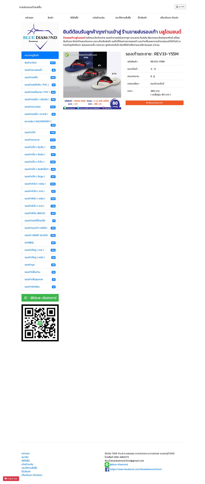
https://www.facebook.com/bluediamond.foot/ (136, 469)
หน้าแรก (29, 17)
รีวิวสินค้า (142, 17)
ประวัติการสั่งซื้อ (123, 17)
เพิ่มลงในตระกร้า (155, 102)
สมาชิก (181, 6)
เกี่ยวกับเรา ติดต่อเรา (31, 475)
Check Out (12, 478)
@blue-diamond (119, 464)
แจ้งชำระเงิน (99, 17)
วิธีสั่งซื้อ (74, 17)
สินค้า (50, 17)
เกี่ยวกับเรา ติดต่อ (169, 17)
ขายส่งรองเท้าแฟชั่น (30, 7)
